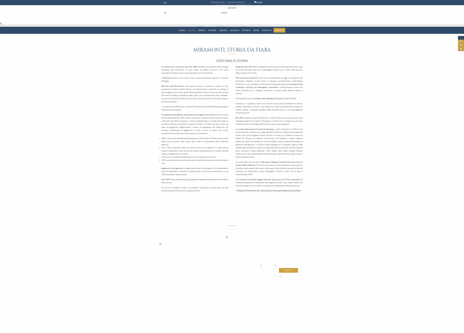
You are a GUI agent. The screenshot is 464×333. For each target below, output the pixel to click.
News (256, 30)
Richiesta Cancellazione (192, 298)
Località (234, 30)
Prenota (279, 30)
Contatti (267, 30)
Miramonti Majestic (285, 265)
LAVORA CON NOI (268, 283)
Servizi (201, 30)
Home (182, 30)
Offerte (246, 30)
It (162, 2)
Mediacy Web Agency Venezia (292, 298)
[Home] (220, 13)
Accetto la (269, 276)
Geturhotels (267, 265)
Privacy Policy (273, 276)
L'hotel (191, 30)
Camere (212, 30)
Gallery (223, 30)
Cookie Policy (177, 298)
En (165, 2)
